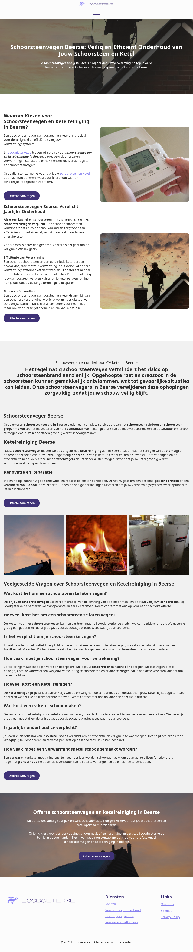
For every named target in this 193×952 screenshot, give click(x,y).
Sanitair (110, 904)
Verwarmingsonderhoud (123, 910)
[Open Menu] (96, 13)
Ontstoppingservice (119, 916)
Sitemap (166, 911)
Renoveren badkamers (121, 922)
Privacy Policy (170, 917)
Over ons (167, 904)
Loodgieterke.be (19, 152)
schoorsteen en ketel (75, 173)
